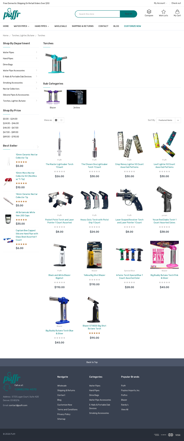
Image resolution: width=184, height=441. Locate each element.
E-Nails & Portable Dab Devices (17, 76)
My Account (160, 3)
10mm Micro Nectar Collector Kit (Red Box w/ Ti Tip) (26, 176)
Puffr (123, 386)
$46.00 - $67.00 (10, 128)
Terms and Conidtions (67, 409)
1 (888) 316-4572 (26, 389)
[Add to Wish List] (74, 139)
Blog (116, 26)
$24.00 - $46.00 (11, 123)
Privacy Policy (63, 414)
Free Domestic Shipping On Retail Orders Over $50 (26, 3)
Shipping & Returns (82, 26)
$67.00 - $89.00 (10, 132)
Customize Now (132, 26)
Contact (103, 26)
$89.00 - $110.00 (11, 137)
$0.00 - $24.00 (10, 119)
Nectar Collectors (11, 89)
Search (128, 14)
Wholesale (60, 26)
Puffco (124, 395)
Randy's (125, 405)
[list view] (61, 120)
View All (124, 409)
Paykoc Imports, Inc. (130, 390)
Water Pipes (20, 26)
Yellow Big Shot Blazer (94, 275)
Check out (176, 3)
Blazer (53, 107)
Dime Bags (8, 64)
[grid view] (56, 120)
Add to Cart (59, 173)
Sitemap (61, 419)
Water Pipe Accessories (14, 70)
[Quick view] (74, 145)
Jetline (76, 107)
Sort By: (151, 120)
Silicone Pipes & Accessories (16, 95)
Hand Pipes (41, 26)
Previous (33, 147)
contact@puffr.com (18, 405)
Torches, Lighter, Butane (14, 101)
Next (38, 147)
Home (6, 26)
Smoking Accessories (13, 83)
